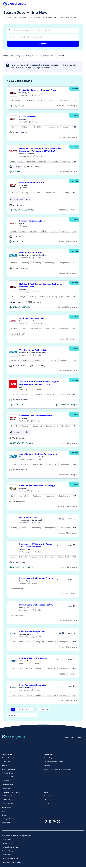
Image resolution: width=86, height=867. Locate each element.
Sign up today (42, 68)
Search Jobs (6, 761)
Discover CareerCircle (9, 758)
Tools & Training (7, 773)
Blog (3, 811)
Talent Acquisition (50, 758)
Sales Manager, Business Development (38, 454)
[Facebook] (45, 822)
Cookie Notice (6, 854)
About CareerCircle (50, 796)
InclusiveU (47, 765)
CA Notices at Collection (10, 858)
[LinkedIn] (54, 822)
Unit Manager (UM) (28, 517)
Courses (6, 780)
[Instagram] (50, 822)
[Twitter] (58, 822)
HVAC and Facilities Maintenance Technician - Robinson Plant (41, 285)
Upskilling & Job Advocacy (10, 796)
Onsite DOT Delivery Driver (32, 318)
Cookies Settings (7, 851)
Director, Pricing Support (31, 252)
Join (72, 737)
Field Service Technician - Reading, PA (38, 486)
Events (4, 815)
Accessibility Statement (10, 847)
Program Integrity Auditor (31, 182)
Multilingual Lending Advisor (33, 658)
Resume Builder (8, 777)
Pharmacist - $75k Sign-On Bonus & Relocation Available (35, 545)
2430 (41, 710)
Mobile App (6, 788)
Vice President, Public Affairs (33, 350)
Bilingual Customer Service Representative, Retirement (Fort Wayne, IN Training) (40, 149)
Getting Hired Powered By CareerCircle (57, 769)
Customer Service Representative (35, 416)
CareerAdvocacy (7, 803)
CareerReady (6, 800)
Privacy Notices (7, 843)
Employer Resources (9, 819)
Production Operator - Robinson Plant (37, 90)
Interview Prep (8, 784)
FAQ (45, 800)
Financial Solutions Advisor (32, 221)
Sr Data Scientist (27, 117)
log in (26, 65)
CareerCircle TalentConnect (53, 761)
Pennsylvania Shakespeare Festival (36, 578)
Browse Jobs (6, 765)
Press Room (6, 822)
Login (67, 737)
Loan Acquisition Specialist (32, 632)
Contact (80, 737)
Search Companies (8, 769)
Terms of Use (6, 839)
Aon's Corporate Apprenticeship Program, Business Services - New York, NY (39, 383)
